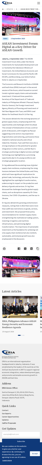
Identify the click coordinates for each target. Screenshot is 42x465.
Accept (35, 453)
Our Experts (6, 413)
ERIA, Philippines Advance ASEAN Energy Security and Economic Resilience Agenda (19, 324)
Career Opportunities (10, 417)
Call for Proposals (9, 423)
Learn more (7, 460)
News (16, 9)
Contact (5, 410)
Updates (9, 9)
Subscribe (21, 441)
